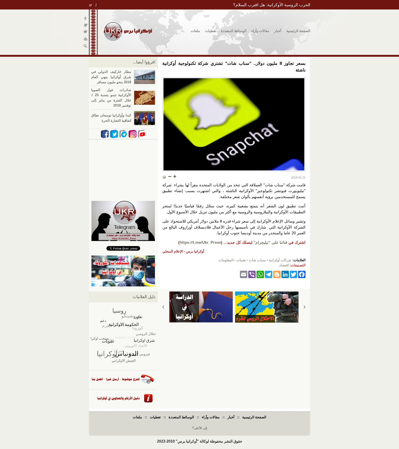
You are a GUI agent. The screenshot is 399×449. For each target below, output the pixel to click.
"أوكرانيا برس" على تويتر (85, 32)
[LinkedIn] (285, 274)
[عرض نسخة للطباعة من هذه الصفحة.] (164, 176)
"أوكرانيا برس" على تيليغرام (85, 25)
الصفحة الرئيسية (298, 31)
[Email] (243, 274)
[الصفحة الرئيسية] (128, 31)
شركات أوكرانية (280, 260)
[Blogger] (277, 274)
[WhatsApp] (260, 274)
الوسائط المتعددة (233, 31)
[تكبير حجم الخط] (174, 176)
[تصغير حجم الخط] (170, 176)
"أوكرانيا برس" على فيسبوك (85, 18)
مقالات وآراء (260, 31)
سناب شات (257, 260)
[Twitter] (293, 274)
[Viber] (252, 274)
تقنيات (241, 260)
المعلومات (225, 260)
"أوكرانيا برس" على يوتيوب (85, 39)
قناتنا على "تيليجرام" (270, 242)
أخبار (277, 31)
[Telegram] (268, 274)
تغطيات (210, 31)
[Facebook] (301, 274)
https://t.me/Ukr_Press (200, 242)
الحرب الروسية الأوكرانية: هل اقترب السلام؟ (271, 5)
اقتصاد (284, 265)
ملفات (195, 31)
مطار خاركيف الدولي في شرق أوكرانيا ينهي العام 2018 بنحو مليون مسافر (111, 77)
